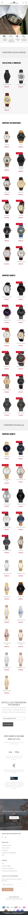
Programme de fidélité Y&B (9, 852)
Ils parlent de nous (6, 845)
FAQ (3, 855)
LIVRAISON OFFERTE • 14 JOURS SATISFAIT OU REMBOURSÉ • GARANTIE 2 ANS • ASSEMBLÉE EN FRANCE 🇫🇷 (14, 913)
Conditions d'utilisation (8, 868)
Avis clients (5, 850)
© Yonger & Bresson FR (14, 896)
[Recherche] (23, 2)
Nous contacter (6, 848)
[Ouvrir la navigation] (2, 2)
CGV (3, 863)
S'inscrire (7, 889)
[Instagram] (5, 837)
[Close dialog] (26, 913)
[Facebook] (2, 837)
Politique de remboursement (9, 871)
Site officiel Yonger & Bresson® (14, 899)
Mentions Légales (6, 866)
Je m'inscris (7, 724)
